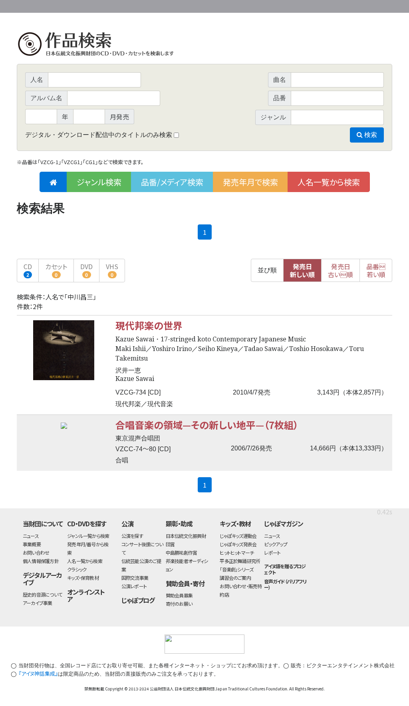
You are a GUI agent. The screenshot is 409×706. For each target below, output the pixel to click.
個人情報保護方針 (41, 560)
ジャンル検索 (99, 182)
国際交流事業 (134, 577)
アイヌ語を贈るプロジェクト (285, 569)
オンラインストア (86, 595)
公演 (127, 523)
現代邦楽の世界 (149, 325)
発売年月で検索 (250, 182)
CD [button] (28, 270)
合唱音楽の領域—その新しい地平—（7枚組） (206, 425)
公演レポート (134, 586)
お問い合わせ (370, 5)
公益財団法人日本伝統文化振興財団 (60, 5)
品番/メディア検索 (172, 182)
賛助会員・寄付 (185, 583)
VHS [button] (112, 270)
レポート (272, 552)
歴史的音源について (42, 594)
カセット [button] (56, 270)
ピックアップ (275, 544)
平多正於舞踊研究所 (240, 560)
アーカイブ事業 (37, 602)
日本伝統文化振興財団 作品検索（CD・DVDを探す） (204, 46)
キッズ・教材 (235, 523)
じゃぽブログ (138, 600)
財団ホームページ (298, 5)
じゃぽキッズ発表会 (238, 544)
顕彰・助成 (179, 523)
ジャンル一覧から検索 (88, 535)
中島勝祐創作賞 (181, 552)
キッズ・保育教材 (83, 577)
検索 (370, 134)
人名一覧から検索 (329, 182)
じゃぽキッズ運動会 (238, 535)
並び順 (267, 270)
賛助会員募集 (179, 595)
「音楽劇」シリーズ (236, 569)
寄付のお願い (179, 603)
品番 (375, 270)
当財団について (43, 523)
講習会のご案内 (235, 577)
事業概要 (330, 5)
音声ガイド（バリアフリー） (285, 584)
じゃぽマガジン (283, 523)
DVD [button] (86, 270)
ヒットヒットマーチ (237, 552)
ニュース (31, 535)
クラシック (76, 569)
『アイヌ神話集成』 (38, 673)
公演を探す (132, 535)
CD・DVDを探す (86, 523)
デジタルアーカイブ (42, 578)
